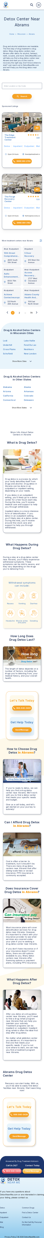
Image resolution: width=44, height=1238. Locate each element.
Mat (1, 1222)
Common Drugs (28, 1208)
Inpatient (3, 1212)
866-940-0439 (23, 708)
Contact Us (26, 1217)
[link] (12, 1171)
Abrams (32, 34)
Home (11, 34)
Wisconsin (21, 34)
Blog (2, 1227)
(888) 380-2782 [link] (23, 161)
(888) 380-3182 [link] (24, 223)
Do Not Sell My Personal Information (32, 1223)
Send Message (21, 730)
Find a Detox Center (30, 1212)
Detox (2, 1208)
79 (31, 313)
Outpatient (4, 1217)
